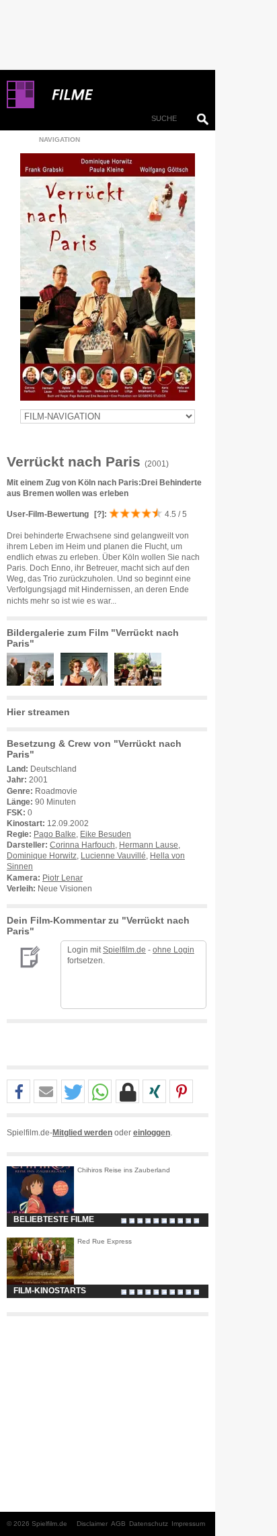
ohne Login (173, 950)
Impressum (188, 1523)
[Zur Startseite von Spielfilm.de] (20, 106)
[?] (98, 514)
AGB (118, 1523)
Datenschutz (148, 1523)
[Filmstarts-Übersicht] (121, 95)
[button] (18, 1092)
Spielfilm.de (124, 950)
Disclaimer (92, 1523)
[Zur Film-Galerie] (34, 683)
